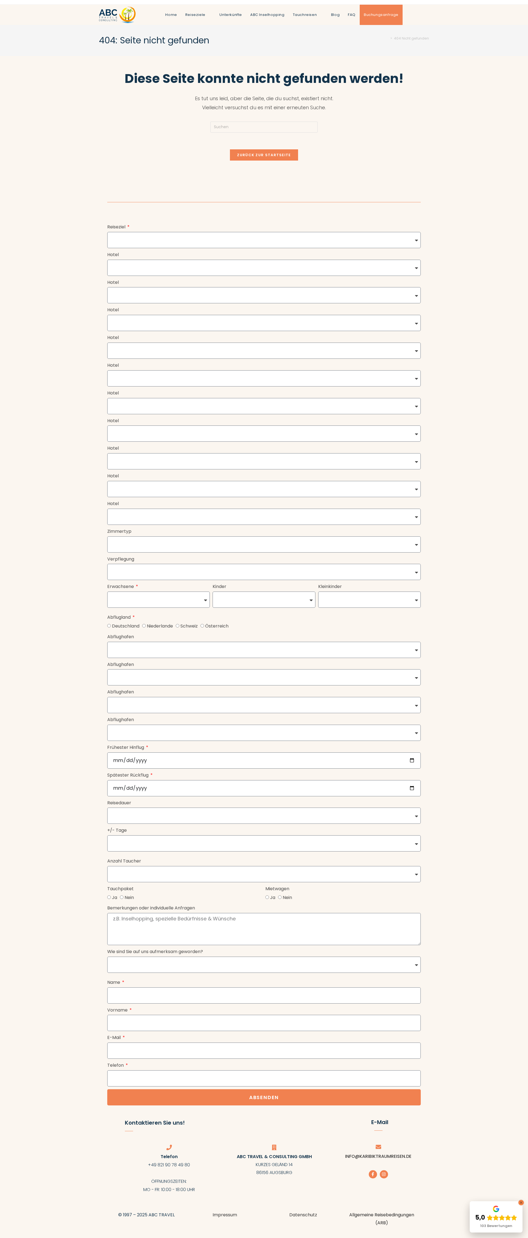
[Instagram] (384, 1174)
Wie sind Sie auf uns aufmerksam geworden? (155, 951)
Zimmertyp (119, 531)
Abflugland (119, 617)
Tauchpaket (120, 889)
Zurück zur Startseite (264, 155)
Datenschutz (303, 1215)
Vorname (118, 1010)
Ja (114, 897)
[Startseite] (387, 38)
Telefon (116, 1065)
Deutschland (125, 626)
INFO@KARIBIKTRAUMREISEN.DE (378, 1156)
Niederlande (160, 626)
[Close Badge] (521, 1202)
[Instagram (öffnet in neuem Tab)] (418, 14)
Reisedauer (119, 803)
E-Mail (114, 1037)
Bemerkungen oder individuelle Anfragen (151, 908)
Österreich (217, 626)
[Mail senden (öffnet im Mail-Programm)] (426, 14)
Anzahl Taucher (124, 861)
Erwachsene (121, 586)
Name (114, 982)
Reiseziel (117, 227)
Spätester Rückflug (128, 775)
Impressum (225, 1215)
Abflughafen (120, 637)
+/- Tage (117, 830)
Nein (129, 897)
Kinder (219, 586)
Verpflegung (120, 559)
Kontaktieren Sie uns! (155, 1123)
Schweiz (189, 626)
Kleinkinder (330, 586)
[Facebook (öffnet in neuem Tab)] (409, 14)
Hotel (113, 254)
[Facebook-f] (373, 1174)
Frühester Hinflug (126, 747)
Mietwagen (277, 889)
